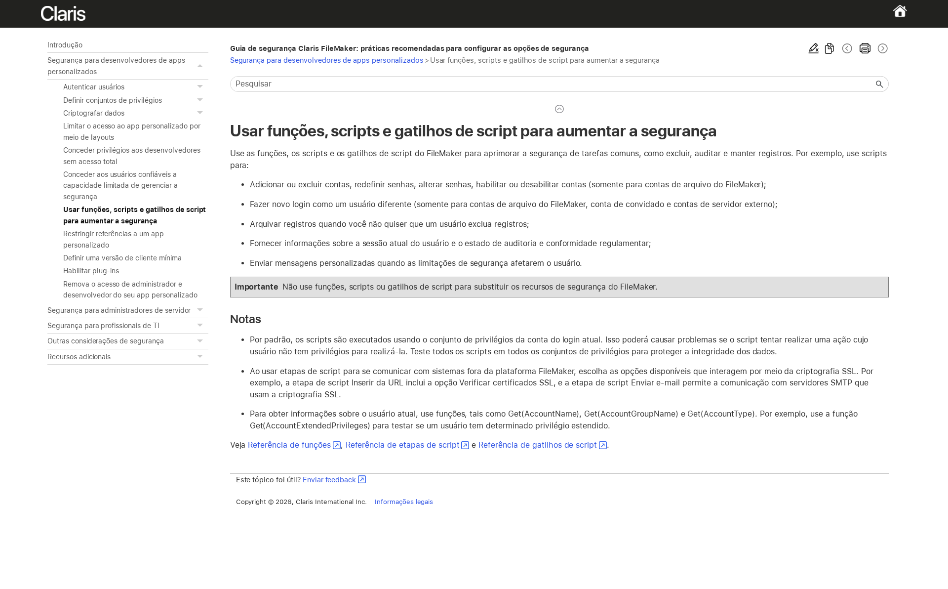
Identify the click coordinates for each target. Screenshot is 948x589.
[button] (201, 66)
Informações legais (404, 501)
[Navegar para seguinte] (882, 48)
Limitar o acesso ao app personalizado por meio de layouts (131, 131)
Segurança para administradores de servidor (119, 310)
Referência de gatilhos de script (537, 445)
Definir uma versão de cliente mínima (122, 258)
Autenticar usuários (93, 87)
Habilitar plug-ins (91, 271)
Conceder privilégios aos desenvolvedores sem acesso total (131, 155)
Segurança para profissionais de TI (103, 326)
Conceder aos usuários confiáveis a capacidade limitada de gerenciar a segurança (120, 185)
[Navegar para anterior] (847, 48)
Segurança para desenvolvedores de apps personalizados (116, 65)
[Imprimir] (865, 48)
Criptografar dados (93, 113)
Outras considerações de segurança (105, 341)
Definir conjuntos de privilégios (112, 100)
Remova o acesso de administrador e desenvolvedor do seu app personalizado (130, 289)
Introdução (64, 45)
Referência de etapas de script (403, 445)
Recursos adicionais (79, 357)
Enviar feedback (329, 479)
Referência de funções (289, 445)
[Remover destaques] (814, 48)
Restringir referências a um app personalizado (113, 239)
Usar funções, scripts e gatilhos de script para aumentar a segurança (134, 215)
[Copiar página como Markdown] (829, 48)
